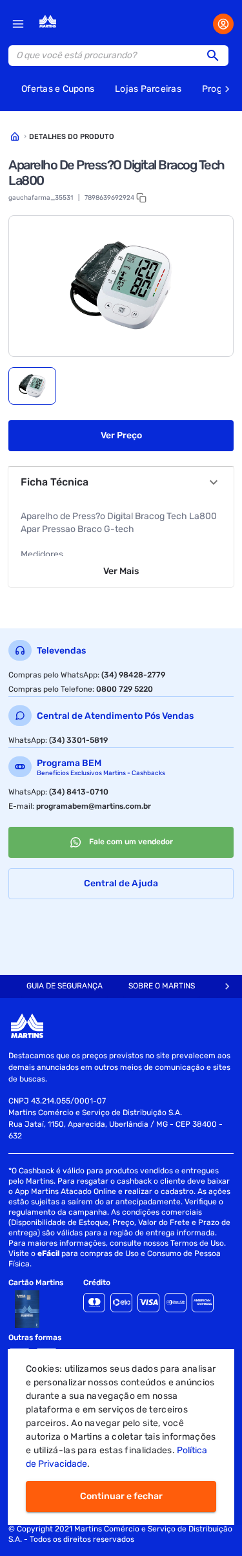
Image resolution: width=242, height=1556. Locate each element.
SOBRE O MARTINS (161, 985)
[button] (216, 55)
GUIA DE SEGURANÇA (64, 985)
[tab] (32, 386)
